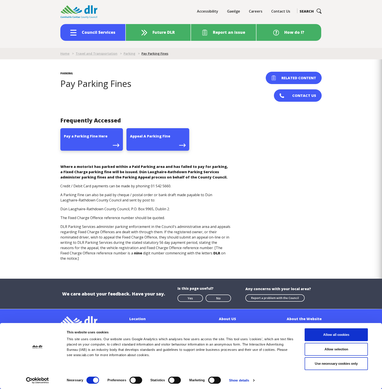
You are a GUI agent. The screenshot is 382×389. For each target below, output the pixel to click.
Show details (239, 380)
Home (64, 53)
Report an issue (229, 32)
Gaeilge (233, 11)
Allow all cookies (336, 334)
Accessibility (207, 11)
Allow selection (336, 349)
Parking (129, 53)
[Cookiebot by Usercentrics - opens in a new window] (37, 380)
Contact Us (280, 11)
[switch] (136, 379)
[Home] (79, 12)
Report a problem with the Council (275, 298)
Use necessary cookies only (336, 363)
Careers (255, 11)
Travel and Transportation (96, 53)
